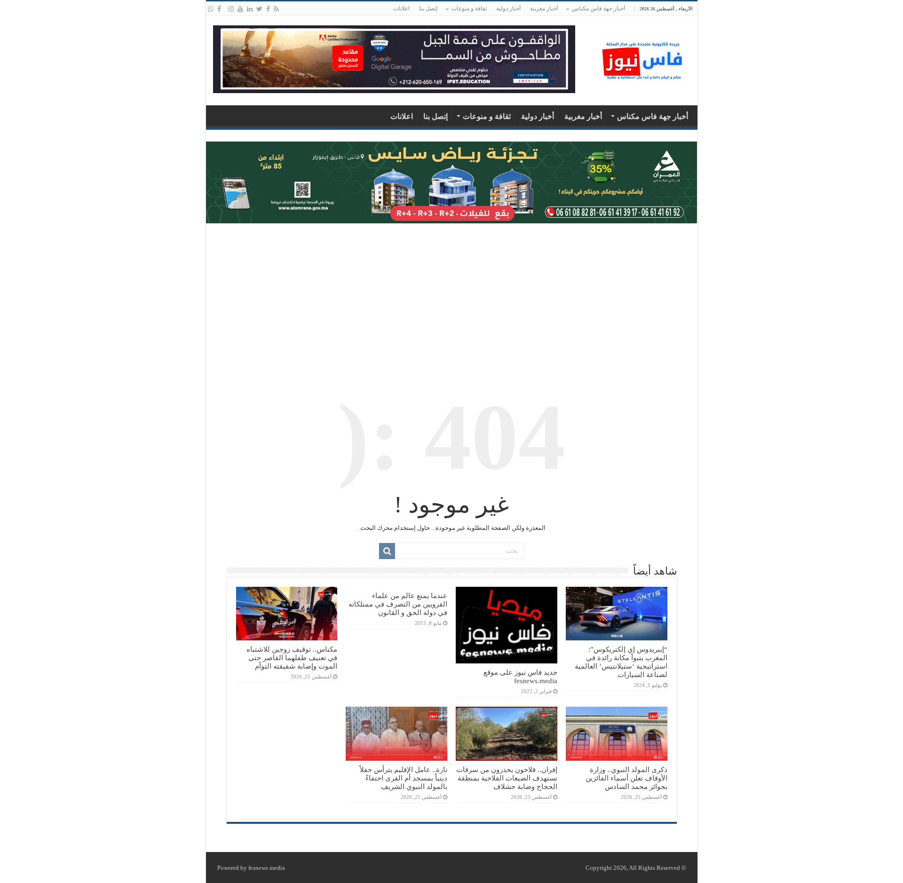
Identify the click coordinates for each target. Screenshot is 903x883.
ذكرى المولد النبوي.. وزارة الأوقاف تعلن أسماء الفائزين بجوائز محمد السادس (626, 777)
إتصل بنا (428, 8)
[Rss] (276, 9)
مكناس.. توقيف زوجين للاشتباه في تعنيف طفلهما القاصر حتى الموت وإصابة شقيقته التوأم (291, 657)
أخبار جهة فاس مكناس (598, 8)
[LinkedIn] (249, 9)
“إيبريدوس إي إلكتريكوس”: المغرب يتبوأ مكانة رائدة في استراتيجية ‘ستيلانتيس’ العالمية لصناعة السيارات (621, 661)
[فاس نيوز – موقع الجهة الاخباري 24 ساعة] (643, 58)
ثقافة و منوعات (469, 8)
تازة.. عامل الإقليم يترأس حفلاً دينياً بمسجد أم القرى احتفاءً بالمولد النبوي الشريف (403, 777)
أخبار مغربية (544, 8)
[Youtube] (240, 9)
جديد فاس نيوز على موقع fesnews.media (520, 676)
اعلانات (401, 8)
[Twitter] (259, 9)
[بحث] (387, 551)
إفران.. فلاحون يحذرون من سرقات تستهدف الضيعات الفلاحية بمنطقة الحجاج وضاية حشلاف (506, 777)
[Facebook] (268, 9)
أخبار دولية (508, 8)
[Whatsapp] (210, 9)
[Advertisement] (451, 298)
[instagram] (231, 9)
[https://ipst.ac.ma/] (394, 58)
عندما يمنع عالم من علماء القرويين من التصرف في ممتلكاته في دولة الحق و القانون (398, 603)
